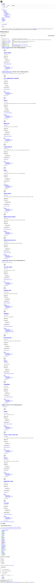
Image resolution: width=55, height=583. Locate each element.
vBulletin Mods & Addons (17, 582)
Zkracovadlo (4, 20)
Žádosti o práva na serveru (10, 240)
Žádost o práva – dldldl (7, 252)
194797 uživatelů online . (14, 527)
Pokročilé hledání (4, 24)
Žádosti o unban (7, 193)
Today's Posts (7, 16)
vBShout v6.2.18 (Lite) (10, 582)
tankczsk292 (3, 550)
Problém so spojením (6, 302)
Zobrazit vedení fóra (11, 521)
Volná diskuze (7, 384)
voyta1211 (12, 565)
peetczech (3, 547)
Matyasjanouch (4, 545)
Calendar (5, 11)
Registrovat (3, 3)
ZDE (32, 196)
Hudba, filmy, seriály (8, 481)
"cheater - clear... (6, 350)
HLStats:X (3, 17)
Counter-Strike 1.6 (8, 146)
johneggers (3, 540)
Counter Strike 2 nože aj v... (7, 279)
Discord (5, 100)
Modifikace (6, 313)
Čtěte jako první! (7, 89)
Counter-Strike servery (7, 71)
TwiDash (3, 553)
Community (5, 12)
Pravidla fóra (4, 19)
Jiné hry (5, 411)
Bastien (3, 531)
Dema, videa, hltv (7, 337)
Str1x (3, 549)
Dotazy (5, 170)
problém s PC (5, 470)
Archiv (3, 577)
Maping (5, 361)
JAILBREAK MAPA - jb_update (8, 373)
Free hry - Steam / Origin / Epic (11, 434)
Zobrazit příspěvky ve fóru (9, 67)
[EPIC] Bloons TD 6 (6, 447)
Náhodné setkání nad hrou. (7, 514)
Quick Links (5, 15)
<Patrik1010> (9, 41)
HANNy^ (3, 535)
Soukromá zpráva (8, 68)
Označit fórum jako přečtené (4, 521)
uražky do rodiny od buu (7, 229)
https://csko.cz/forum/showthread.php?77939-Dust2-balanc (20, 44)
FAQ (4, 10)
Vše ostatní (6, 503)
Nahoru (3, 578)
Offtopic (4, 404)
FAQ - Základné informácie (7, 112)
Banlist (3, 18)
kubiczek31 (3, 544)
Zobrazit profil (7, 92)
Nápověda (3, 4)
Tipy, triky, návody (8, 267)
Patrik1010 (3, 546)
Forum (3, 9)
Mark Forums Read (8, 14)
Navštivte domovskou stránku (10, 331)
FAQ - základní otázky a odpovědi (11, 78)
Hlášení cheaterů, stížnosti (9, 216)
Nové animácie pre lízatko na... (8, 326)
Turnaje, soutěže (5, 47)
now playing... (6, 492)
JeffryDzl (3, 539)
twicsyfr (3, 552)
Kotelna (3, 576)
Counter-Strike (5, 260)
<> (8, 38)
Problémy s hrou (7, 290)
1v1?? (4, 182)
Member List (7, 13)
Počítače (6, 457)
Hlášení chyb (6, 123)
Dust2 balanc (5, 159)
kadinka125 (3, 541)
